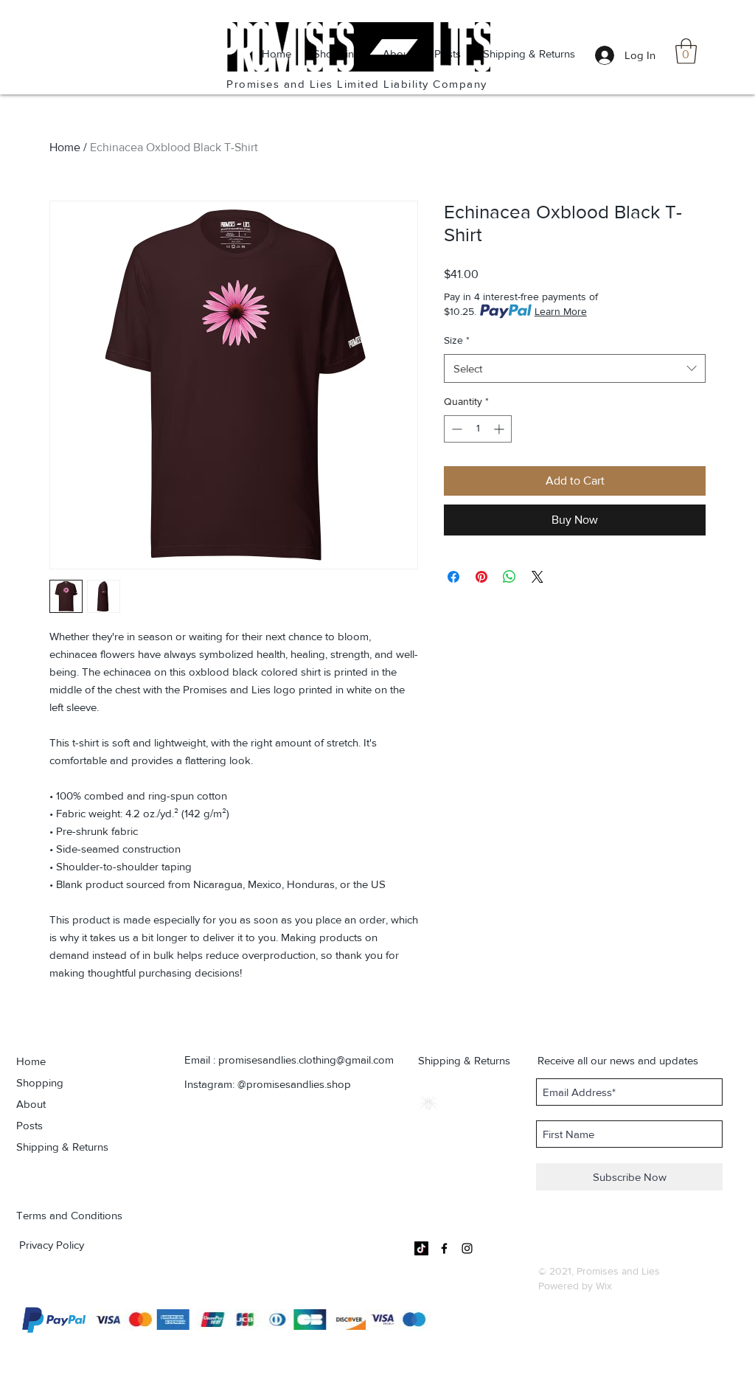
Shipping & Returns (62, 1146)
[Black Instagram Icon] (467, 1248)
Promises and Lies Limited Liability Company (356, 83)
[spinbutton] (478, 429)
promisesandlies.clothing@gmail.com (306, 1059)
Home (64, 147)
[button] (686, 51)
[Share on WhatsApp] (509, 577)
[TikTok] (421, 1248)
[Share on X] (537, 577)
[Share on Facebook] (453, 577)
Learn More (561, 311)
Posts (29, 1125)
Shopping (39, 1082)
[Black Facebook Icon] (444, 1248)
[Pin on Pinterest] (481, 577)
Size (457, 340)
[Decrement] (455, 429)
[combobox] (575, 368)
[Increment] (500, 429)
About (31, 1104)
